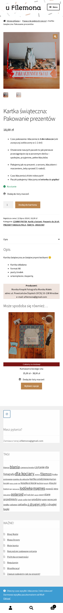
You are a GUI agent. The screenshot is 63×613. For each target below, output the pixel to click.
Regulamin (12, 562)
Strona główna (13, 21)
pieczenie (7, 495)
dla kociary (24, 473)
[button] (55, 36)
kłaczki (52, 483)
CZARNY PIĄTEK (20, 221)
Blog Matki (12, 534)
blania (15, 466)
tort (29, 499)
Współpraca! (13, 568)
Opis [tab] (5, 239)
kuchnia (40, 483)
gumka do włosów (21, 479)
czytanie (39, 467)
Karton (48, 605)
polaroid (17, 494)
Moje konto (13, 545)
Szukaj (31, 608)
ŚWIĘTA (30, 225)
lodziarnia (16, 489)
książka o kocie (28, 483)
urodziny (36, 499)
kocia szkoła (14, 483)
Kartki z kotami (35, 221)
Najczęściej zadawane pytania (22, 551)
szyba (25, 499)
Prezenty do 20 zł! (51, 221)
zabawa (13, 504)
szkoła (20, 499)
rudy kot (30, 494)
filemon (46, 474)
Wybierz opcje (31, 385)
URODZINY (39, 225)
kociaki (6, 483)
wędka (6, 504)
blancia (6, 467)
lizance (6, 489)
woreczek (52, 499)
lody (10, 489)
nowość (49, 488)
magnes (39, 488)
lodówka (26, 488)
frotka (55, 474)
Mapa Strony (13, 539)
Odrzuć (6, 598)
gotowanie (8, 479)
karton (53, 479)
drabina (37, 475)
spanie (36, 495)
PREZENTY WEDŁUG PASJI (14, 225)
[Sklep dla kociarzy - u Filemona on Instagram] (6, 414)
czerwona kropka (27, 467)
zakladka (22, 504)
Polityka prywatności (17, 556)
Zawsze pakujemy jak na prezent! (23, 573)
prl (25, 494)
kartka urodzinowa (40, 479)
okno (56, 488)
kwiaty (46, 483)
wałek (44, 499)
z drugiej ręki (37, 504)
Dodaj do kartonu (28, 204)
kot (19, 483)
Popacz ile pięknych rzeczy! (34, 21)
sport (41, 494)
